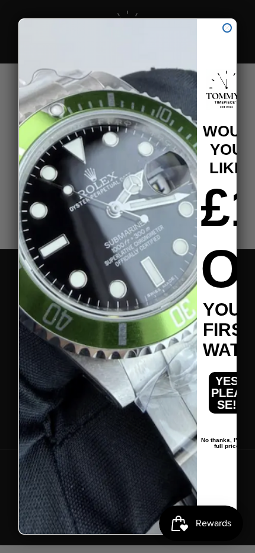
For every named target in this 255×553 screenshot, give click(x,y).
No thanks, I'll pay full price (227, 440)
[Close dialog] (227, 28)
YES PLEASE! (226, 392)
